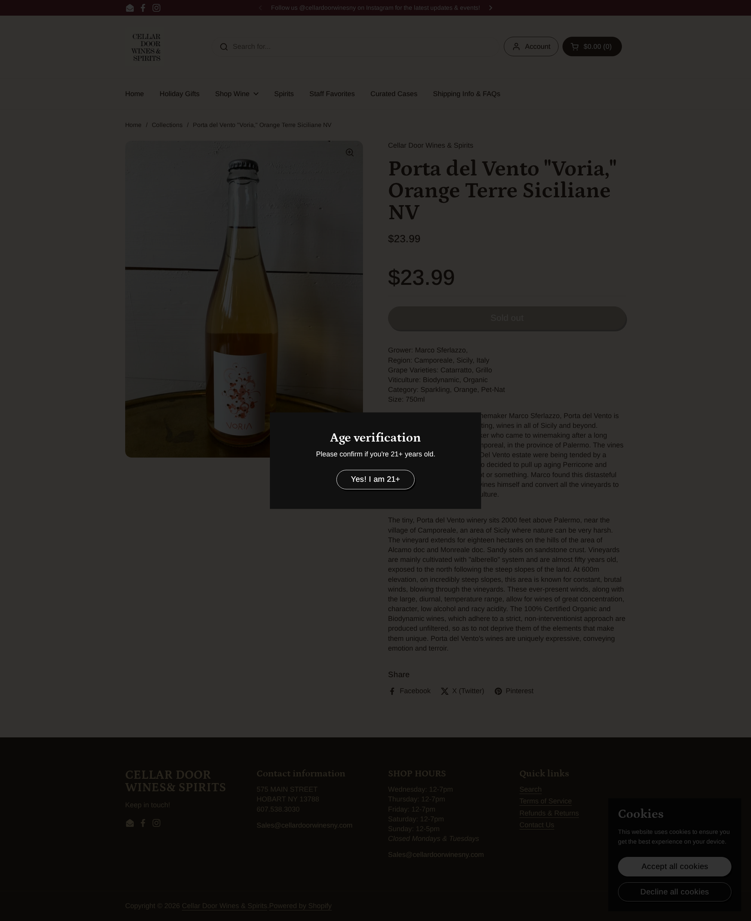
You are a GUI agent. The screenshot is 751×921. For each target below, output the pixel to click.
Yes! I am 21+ (375, 479)
